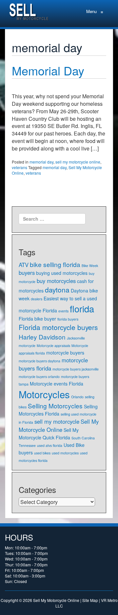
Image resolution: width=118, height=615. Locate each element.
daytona (57, 289)
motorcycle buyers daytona (39, 360)
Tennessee (27, 445)
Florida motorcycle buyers (58, 327)
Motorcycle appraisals (53, 345)
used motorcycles (65, 452)
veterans (19, 167)
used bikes (42, 452)
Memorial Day (48, 70)
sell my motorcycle (56, 421)
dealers (36, 298)
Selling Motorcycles (55, 405)
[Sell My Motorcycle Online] (29, 10)
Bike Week (90, 265)
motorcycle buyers (65, 352)
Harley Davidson (42, 336)
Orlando (77, 396)
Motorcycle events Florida (56, 383)
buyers (27, 272)
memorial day (41, 162)
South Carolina (83, 437)
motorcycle (27, 345)
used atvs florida (49, 445)
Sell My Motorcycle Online (59, 426)
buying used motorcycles (62, 273)
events (63, 310)
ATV (24, 265)
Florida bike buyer (37, 318)
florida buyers (67, 319)
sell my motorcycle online (77, 162)
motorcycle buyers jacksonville (75, 369)
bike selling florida (55, 264)
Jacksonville (76, 338)
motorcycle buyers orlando (39, 376)
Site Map (90, 600)
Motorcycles (44, 394)
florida (82, 308)
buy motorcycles (56, 281)
